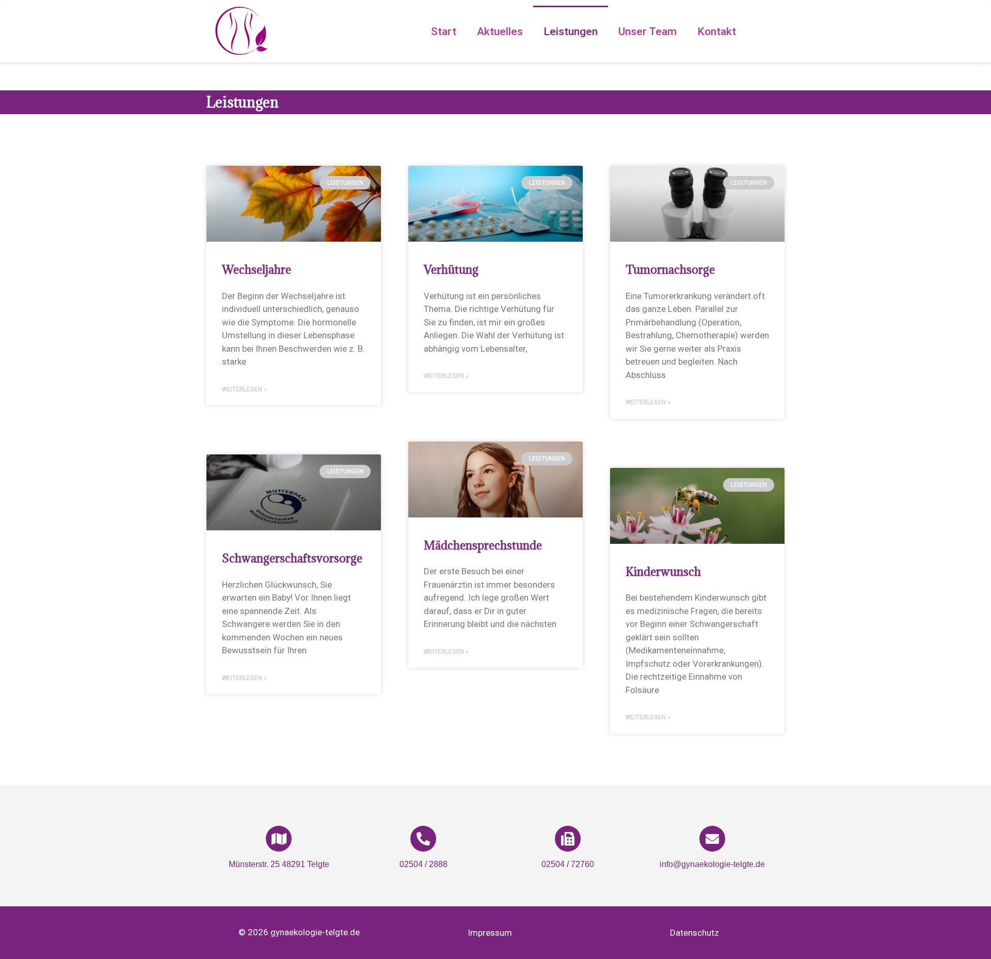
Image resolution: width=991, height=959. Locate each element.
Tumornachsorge (670, 269)
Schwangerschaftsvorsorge (292, 558)
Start (443, 31)
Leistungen (571, 31)
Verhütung (451, 269)
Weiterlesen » (244, 389)
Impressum (490, 932)
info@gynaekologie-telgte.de (712, 864)
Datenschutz (694, 932)
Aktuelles (500, 31)
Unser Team (647, 31)
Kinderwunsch (663, 571)
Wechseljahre (256, 269)
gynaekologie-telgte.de (315, 932)
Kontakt (716, 31)
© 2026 (254, 932)
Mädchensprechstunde (483, 545)
